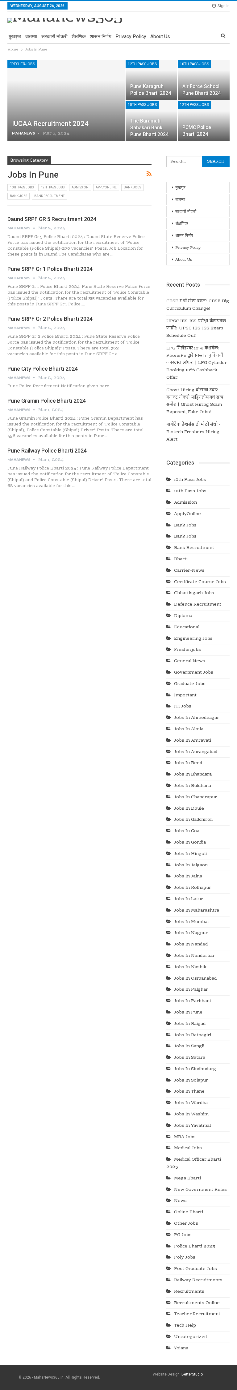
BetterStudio (192, 1374)
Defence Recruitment (197, 604)
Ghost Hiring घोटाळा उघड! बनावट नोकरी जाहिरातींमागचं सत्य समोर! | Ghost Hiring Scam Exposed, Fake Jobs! (194, 401)
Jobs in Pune (188, 1012)
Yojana (181, 1348)
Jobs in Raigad (190, 1024)
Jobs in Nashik (190, 967)
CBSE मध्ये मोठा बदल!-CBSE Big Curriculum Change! (197, 305)
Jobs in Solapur (191, 1080)
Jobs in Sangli (189, 1046)
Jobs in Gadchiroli (193, 820)
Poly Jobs (184, 1257)
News (180, 1201)
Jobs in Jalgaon (191, 865)
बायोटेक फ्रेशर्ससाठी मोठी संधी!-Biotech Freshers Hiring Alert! (193, 432)
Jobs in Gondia (190, 842)
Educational (186, 627)
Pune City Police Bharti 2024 (42, 368)
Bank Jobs (132, 187)
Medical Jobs (188, 1148)
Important (185, 695)
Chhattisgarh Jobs (194, 593)
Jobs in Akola (188, 729)
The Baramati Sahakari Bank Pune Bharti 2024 (149, 127)
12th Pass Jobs (142, 64)
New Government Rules (200, 1190)
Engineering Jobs (193, 639)
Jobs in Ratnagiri (192, 1035)
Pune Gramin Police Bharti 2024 (46, 400)
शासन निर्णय (100, 36)
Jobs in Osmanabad (195, 978)
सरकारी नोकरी (54, 36)
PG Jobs (183, 1235)
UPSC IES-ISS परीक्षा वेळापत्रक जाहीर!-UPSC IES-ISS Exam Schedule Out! (196, 329)
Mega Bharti (187, 1178)
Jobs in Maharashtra (196, 910)
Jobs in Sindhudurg (195, 1069)
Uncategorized (190, 1337)
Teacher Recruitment (197, 1314)
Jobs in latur (188, 899)
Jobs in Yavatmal (192, 1126)
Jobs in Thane (189, 1091)
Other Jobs (186, 1223)
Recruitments (189, 1291)
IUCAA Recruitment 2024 (50, 123)
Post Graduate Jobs (195, 1269)
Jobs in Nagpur (191, 933)
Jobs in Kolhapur (192, 888)
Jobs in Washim (191, 1114)
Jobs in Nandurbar (194, 956)
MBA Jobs (185, 1137)
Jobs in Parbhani (192, 1001)
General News (189, 661)
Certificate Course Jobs (200, 582)
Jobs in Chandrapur (195, 797)
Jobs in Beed (188, 763)
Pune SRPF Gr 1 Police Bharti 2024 (50, 269)
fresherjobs (22, 64)
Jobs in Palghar (191, 989)
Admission (80, 187)
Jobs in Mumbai (191, 922)
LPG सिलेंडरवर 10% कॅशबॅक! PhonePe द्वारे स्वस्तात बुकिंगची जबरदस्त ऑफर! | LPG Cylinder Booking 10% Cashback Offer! (196, 363)
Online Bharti (188, 1212)
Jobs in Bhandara (193, 774)
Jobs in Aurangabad (195, 752)
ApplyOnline (106, 187)
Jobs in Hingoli (190, 854)
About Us (160, 36)
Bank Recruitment (49, 196)
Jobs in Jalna (188, 876)
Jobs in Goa (186, 831)
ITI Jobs (182, 706)
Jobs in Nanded (191, 944)
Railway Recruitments (198, 1280)
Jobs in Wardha (191, 1103)
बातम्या (31, 36)
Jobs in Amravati (192, 740)
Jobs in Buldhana (192, 786)
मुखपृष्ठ (15, 36)
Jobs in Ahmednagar (196, 718)
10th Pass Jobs (194, 64)
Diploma (183, 616)
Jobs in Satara (189, 1058)
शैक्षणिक (79, 36)
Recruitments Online (197, 1303)
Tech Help (185, 1325)
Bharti (181, 559)
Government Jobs (193, 672)
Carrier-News (189, 570)
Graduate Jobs (190, 684)
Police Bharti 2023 (194, 1246)
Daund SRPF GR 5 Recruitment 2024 (51, 219)
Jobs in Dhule (189, 808)
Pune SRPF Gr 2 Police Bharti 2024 (50, 319)
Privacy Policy (130, 36)
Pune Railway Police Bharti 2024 (47, 450)
